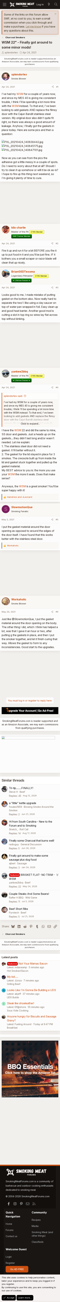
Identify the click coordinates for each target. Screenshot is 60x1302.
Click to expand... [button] (30, 423)
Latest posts (10, 957)
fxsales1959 (15, 806)
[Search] (55, 4)
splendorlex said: (13, 396)
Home (9, 1223)
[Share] (52, 87)
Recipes (36, 1219)
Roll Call (24, 829)
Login (9, 1256)
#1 (57, 86)
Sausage (22, 863)
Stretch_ (13, 829)
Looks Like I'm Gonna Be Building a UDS (31, 990)
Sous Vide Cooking (17, 1010)
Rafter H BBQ (16, 897)
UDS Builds (13, 997)
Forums (10, 1230)
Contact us (11, 1236)
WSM (19, 94)
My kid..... (12, 976)
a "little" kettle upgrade (22, 803)
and (19, 497)
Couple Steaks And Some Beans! (29, 893)
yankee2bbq (16, 882)
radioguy (14, 844)
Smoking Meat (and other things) (42, 1234)
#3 (57, 287)
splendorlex (11, 52)
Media (35, 1226)
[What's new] (48, 4)
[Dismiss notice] (55, 14)
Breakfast (12, 1027)
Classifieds (38, 1241)
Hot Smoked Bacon (17, 970)
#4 (57, 387)
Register (10, 1262)
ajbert (12, 863)
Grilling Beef (13, 984)
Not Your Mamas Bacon (33, 963)
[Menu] (4, 4)
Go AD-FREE (17, 1269)
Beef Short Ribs (18, 908)
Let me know (33, 26)
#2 (57, 243)
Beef (22, 791)
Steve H (13, 791)
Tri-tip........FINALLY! (21, 788)
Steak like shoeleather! (20, 1003)
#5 (57, 519)
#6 (57, 611)
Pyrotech (14, 912)
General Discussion (31, 844)
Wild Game (31, 897)
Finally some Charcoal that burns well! (31, 840)
